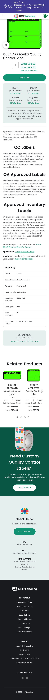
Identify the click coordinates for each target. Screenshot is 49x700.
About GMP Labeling (24, 646)
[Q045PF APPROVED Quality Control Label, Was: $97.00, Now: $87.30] (34, 375)
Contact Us (38, 7)
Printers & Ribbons (24, 619)
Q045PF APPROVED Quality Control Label (34, 390)
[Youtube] (27, 678)
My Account (31, 5)
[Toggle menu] (3, 16)
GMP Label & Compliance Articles (24, 658)
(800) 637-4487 (17, 341)
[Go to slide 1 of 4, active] (17, 417)
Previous (4, 390)
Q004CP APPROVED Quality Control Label (12, 390)
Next (42, 390)
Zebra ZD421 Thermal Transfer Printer (22, 245)
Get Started (23, 487)
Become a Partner (24, 662)
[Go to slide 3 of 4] (25, 417)
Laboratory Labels (24, 606)
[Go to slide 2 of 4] (21, 417)
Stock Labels (24, 615)
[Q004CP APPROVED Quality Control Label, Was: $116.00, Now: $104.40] (12, 375)
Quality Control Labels (24, 251)
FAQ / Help (23, 531)
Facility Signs (24, 623)
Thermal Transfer (25, 321)
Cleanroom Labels (25, 602)
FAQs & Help (24, 654)
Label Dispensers (24, 631)
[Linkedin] (22, 678)
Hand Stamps (24, 627)
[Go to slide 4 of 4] (28, 417)
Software (25, 610)
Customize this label (23, 259)
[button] (6, 45)
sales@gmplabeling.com (24, 553)
